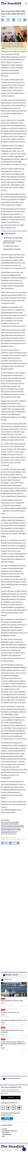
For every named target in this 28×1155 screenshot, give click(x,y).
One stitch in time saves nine (11, 246)
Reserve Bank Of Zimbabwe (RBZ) (10, 823)
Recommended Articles (13, 1078)
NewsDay (4, 1129)
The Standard (5, 1132)
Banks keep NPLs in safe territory (12, 249)
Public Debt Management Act (9, 833)
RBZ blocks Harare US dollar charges (13, 238)
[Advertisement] (14, 911)
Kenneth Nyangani (6, 1036)
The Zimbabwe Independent (9, 1131)
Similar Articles (12, 975)
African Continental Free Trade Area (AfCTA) (12, 826)
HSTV (3, 1136)
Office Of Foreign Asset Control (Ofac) (11, 829)
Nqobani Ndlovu (5, 1024)
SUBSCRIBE (11, 1097)
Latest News (8, 979)
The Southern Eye (6, 1134)
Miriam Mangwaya (6, 1016)
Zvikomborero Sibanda (13, 16)
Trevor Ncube (5, 1049)
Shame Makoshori (6, 1005)
